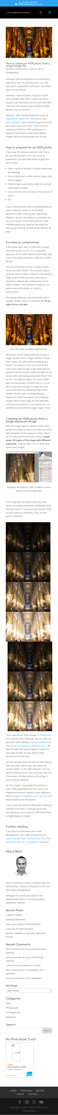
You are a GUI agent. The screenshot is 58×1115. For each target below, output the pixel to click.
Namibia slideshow (15, 919)
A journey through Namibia (19, 928)
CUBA (10, 1065)
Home (14, 1090)
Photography (12, 72)
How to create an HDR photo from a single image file (28, 64)
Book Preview (12, 1075)
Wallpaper (11, 1017)
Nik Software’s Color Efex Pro (33, 796)
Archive (40, 1090)
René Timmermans (18, 68)
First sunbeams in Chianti (28, 965)
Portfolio (26, 1090)
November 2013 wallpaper (28, 978)
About (20, 1094)
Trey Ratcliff (12, 118)
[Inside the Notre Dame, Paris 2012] (29, 343)
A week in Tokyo (14, 914)
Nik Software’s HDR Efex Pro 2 (32, 745)
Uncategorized (13, 1012)
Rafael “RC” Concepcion (30, 118)
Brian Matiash (13, 122)
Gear (8, 1003)
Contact (33, 1094)
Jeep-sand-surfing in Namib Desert (23, 924)
